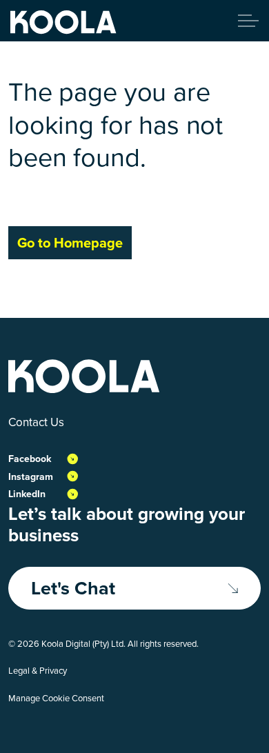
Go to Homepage (70, 242)
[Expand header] (248, 20)
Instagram (30, 477)
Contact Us (36, 422)
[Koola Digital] (63, 22)
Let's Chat (73, 588)
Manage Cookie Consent (56, 698)
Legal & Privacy (37, 670)
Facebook (29, 459)
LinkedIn (27, 494)
